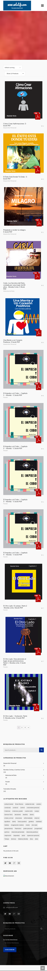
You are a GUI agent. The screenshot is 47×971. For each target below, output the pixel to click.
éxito (36, 839)
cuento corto (28, 811)
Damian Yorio (8, 815)
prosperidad (38, 828)
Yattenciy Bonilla (23, 839)
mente (28, 825)
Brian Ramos (19, 804)
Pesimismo (18, 828)
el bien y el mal (8, 818)
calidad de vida (29, 804)
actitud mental (8, 804)
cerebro (38, 804)
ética (31, 839)
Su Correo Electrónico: (10, 940)
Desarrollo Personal (9, 128)
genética (31, 821)
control (22, 808)
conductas (7, 808)
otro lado (34, 825)
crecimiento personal (33, 808)
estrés (14, 821)
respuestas (16, 835)
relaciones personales (17, 832)
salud (23, 835)
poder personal (27, 828)
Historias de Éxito (8, 291)
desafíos (25, 815)
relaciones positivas (32, 832)
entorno (37, 818)
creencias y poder (17, 811)
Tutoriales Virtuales (9, 789)
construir (15, 808)
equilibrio (7, 821)
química (6, 832)
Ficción (5, 397)
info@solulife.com (12, 907)
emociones (18, 818)
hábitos (6, 825)
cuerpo (37, 811)
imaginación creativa (17, 825)
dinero (32, 815)
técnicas (13, 839)
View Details (24, 107)
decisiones (18, 815)
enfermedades (28, 818)
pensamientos (8, 828)
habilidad (39, 821)
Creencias (7, 811)
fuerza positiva (22, 821)
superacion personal (33, 835)
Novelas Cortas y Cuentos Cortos (14, 770)
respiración (7, 835)
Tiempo (6, 839)
